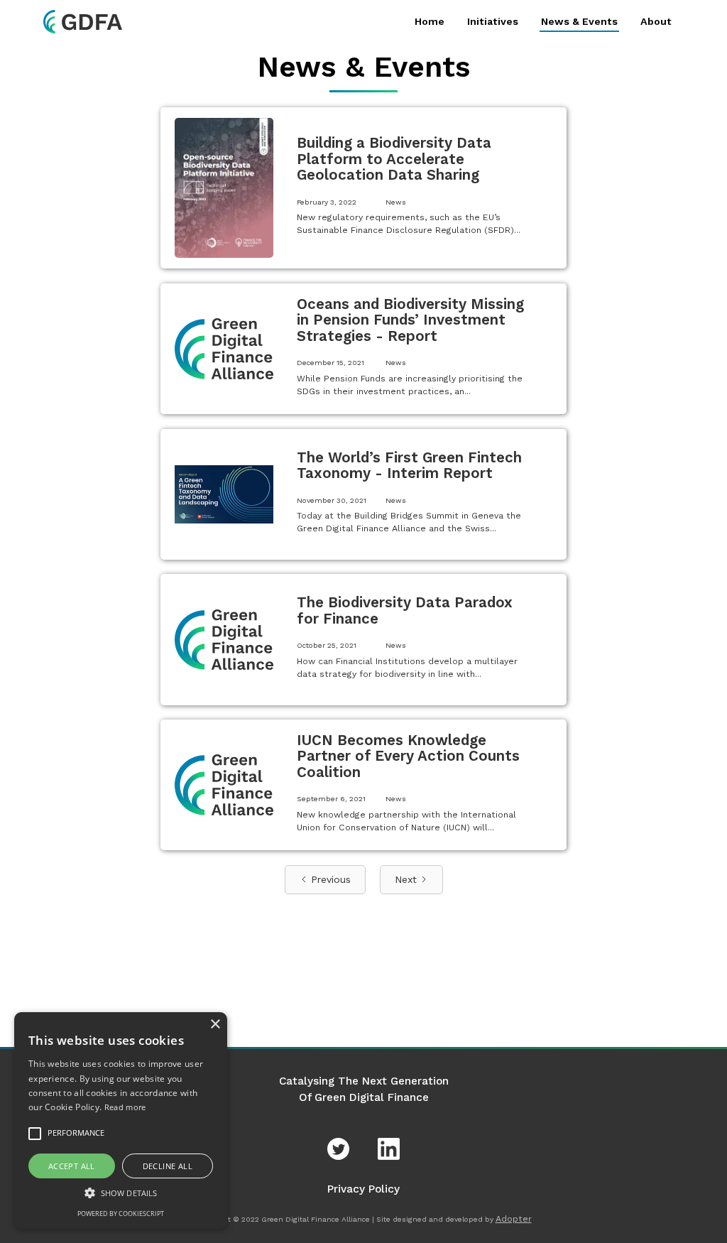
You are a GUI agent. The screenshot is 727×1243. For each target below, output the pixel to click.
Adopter (514, 1219)
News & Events (579, 21)
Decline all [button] (167, 1166)
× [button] (214, 1024)
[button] (120, 1192)
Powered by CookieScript (120, 1213)
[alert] (120, 1120)
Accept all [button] (71, 1166)
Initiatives (492, 21)
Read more (125, 1107)
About (656, 21)
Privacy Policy (363, 1189)
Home (429, 21)
